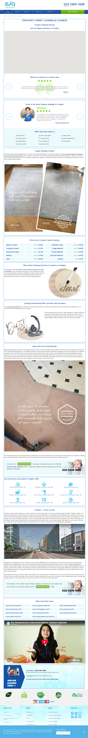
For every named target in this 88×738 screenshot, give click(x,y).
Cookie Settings (61, 729)
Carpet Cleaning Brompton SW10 (67, 613)
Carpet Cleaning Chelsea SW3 (13, 616)
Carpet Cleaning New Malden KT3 (41, 605)
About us (26, 11)
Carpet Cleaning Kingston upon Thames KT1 (43, 616)
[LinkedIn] (79, 717)
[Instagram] (76, 717)
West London (53, 721)
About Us (29, 712)
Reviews (29, 715)
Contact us (38, 11)
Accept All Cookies (64, 732)
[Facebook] (72, 713)
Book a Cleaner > (73, 11)
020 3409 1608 (74, 4)
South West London (12, 15)
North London (54, 712)
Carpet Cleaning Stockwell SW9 (40, 613)
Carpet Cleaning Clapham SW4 (13, 609)
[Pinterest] (72, 717)
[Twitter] (76, 713)
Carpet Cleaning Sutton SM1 (66, 609)
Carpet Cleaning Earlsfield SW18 (67, 605)
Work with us (31, 724)
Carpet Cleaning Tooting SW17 (13, 605)
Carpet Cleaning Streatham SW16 (14, 613)
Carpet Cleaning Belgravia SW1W (40, 609)
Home (7, 11)
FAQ (28, 718)
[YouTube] (79, 713)
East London (53, 724)
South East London (55, 718)
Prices (17, 11)
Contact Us (30, 721)
